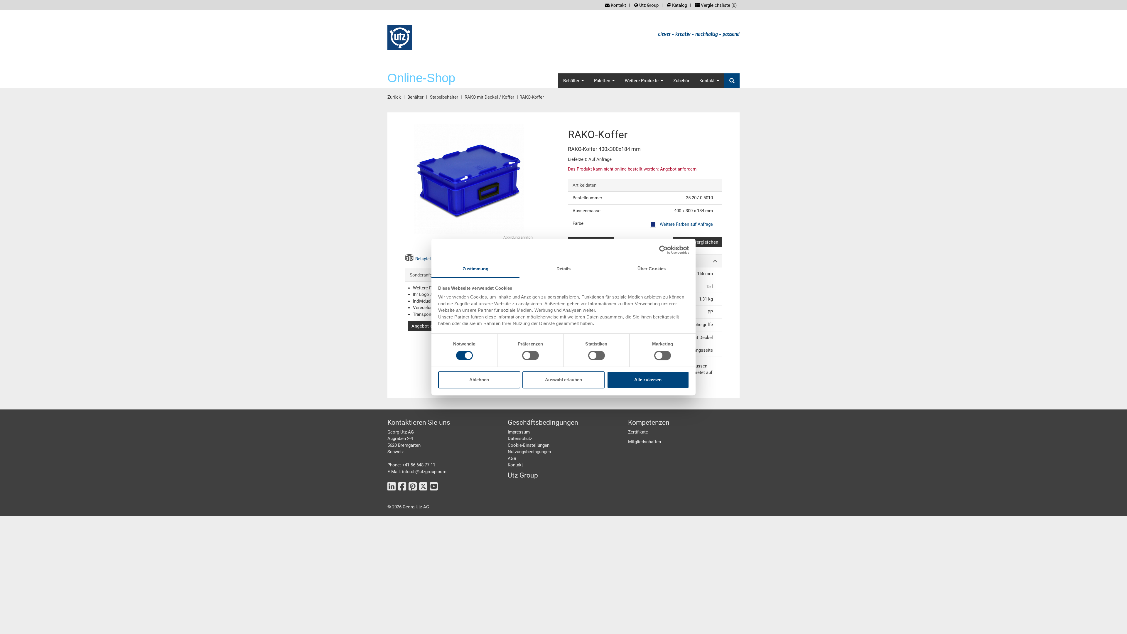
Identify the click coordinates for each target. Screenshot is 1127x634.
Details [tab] (563, 268)
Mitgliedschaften (644, 441)
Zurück (394, 97)
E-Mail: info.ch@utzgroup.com (416, 471)
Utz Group (648, 5)
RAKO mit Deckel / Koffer (489, 97)
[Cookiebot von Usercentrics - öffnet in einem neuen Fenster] (663, 249)
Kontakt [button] (707, 80)
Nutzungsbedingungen (529, 451)
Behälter (415, 97)
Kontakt (618, 5)
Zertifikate (638, 432)
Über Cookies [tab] (651, 268)
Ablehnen (479, 379)
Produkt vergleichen (697, 242)
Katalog (679, 5)
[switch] (530, 355)
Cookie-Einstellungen (528, 445)
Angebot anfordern (431, 326)
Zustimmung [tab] (476, 268)
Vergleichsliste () (718, 5)
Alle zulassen (648, 379)
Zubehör (681, 80)
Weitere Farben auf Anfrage (686, 224)
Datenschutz (520, 438)
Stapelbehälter (444, 97)
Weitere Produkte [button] (642, 80)
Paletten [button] (602, 80)
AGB (512, 458)
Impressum (519, 432)
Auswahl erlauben (563, 379)
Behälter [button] (571, 80)
